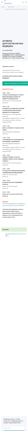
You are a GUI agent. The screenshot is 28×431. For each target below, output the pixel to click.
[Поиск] (26, 2)
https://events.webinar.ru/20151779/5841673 (13, 205)
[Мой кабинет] (23, 2)
